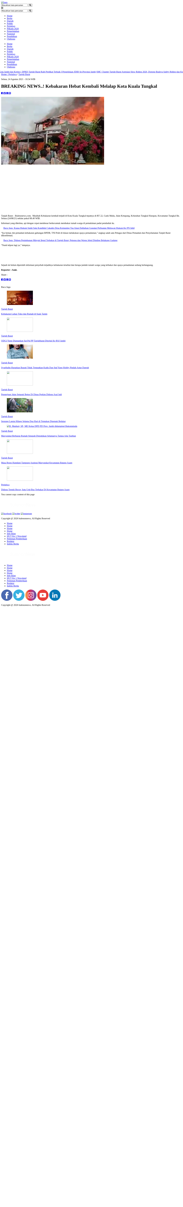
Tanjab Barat (24, 74)
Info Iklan (11, 533)
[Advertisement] (91, 192)
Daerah (10, 21)
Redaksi (10, 541)
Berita (9, 18)
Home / (4, 74)
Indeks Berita (13, 544)
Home (9, 16)
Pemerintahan (13, 31)
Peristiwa (11, 26)
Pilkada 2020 (13, 28)
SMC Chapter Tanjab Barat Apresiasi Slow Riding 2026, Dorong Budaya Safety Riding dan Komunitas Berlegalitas (125, 72)
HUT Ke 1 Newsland (16, 536)
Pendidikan (12, 36)
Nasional (11, 34)
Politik (10, 23)
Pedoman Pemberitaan (17, 539)
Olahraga (11, 39)
